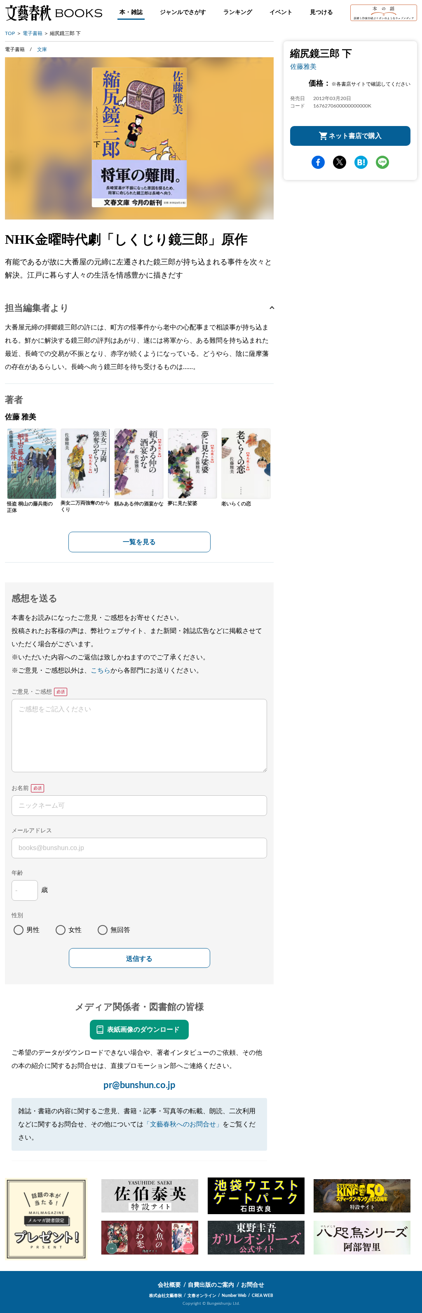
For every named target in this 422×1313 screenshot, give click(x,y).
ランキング (237, 12)
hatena (361, 162)
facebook (318, 162)
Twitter (339, 162)
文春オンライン (202, 1296)
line (382, 162)
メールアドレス (32, 831)
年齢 (17, 873)
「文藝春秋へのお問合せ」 (183, 1124)
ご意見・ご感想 (32, 692)
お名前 (20, 788)
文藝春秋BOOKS (53, 13)
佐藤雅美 (303, 66)
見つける (321, 12)
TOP (10, 33)
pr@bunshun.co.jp (139, 1085)
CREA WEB (262, 1296)
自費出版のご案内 (211, 1285)
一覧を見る (139, 542)
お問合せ (252, 1285)
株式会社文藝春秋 (165, 1296)
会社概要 (169, 1285)
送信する (139, 958)
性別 (17, 915)
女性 (75, 930)
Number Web (234, 1296)
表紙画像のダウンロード (143, 1029)
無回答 (120, 930)
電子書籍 (32, 33)
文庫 (42, 49)
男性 (33, 930)
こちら (100, 670)
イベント (281, 12)
